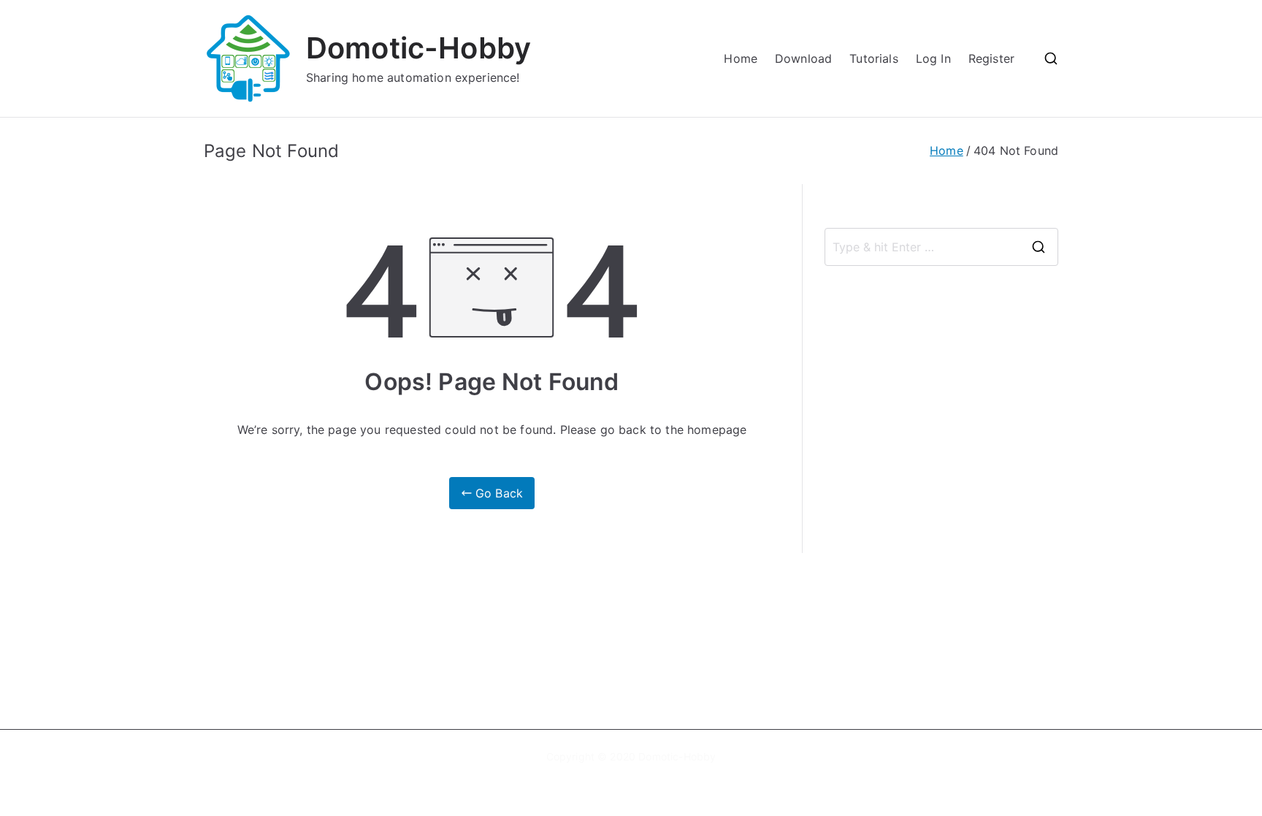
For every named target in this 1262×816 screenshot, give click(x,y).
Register (991, 58)
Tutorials (873, 58)
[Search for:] (941, 247)
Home (740, 58)
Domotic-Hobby (418, 48)
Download (803, 58)
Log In (933, 58)
